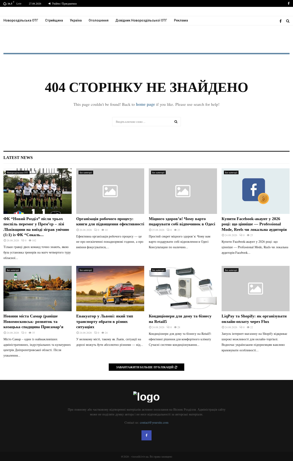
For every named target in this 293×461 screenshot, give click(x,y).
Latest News (18, 157)
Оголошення (99, 20)
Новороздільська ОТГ (20, 20)
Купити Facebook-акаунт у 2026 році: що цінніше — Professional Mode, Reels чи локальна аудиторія (254, 224)
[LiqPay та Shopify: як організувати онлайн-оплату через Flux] (256, 288)
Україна (76, 20)
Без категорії (86, 172)
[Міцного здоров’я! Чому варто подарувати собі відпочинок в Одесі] (183, 191)
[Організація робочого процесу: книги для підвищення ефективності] (110, 191)
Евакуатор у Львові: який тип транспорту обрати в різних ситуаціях (104, 321)
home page (145, 104)
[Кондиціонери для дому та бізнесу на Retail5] (183, 288)
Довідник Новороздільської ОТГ (141, 20)
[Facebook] (281, 20)
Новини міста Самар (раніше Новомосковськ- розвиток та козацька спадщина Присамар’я (33, 321)
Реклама (181, 20)
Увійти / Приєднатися (64, 3)
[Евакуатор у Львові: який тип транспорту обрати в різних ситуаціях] (110, 288)
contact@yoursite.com (154, 422)
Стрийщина (54, 20)
